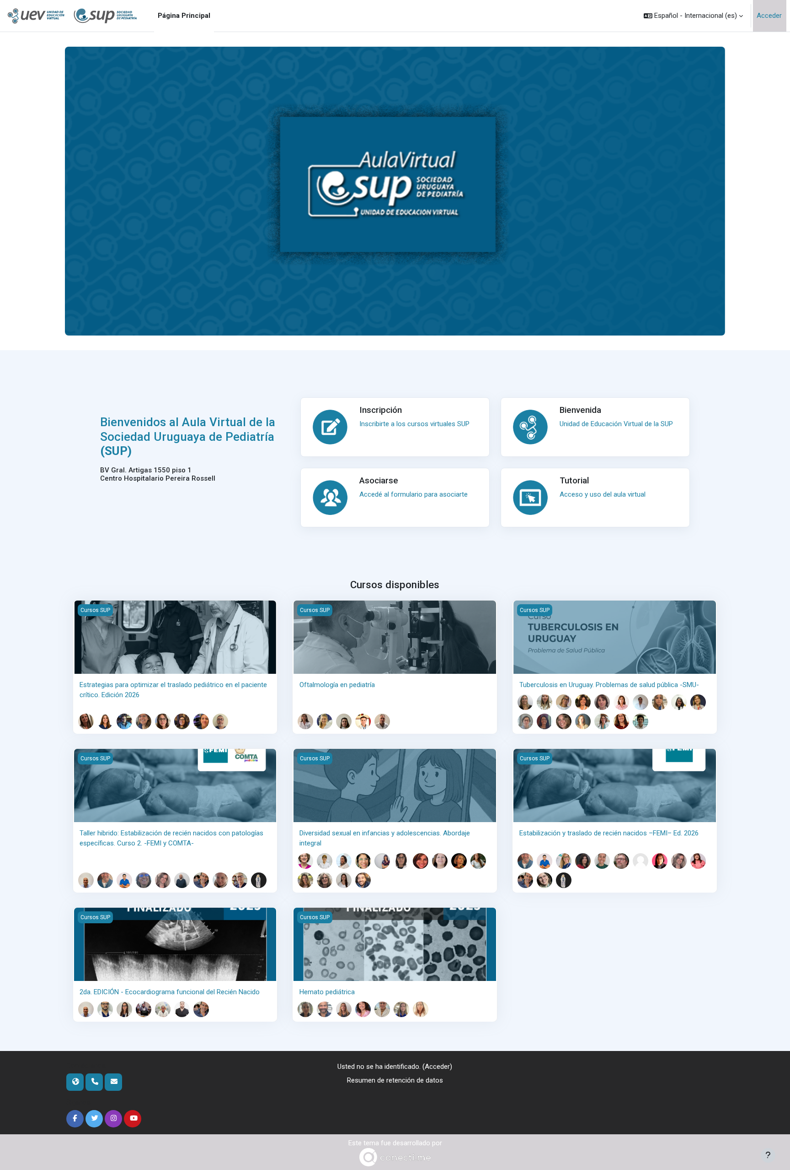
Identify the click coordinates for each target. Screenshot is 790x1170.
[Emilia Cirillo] (324, 721)
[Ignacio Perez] (182, 1009)
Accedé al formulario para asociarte (413, 494)
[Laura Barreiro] (305, 721)
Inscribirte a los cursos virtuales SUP (414, 424)
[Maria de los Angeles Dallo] (583, 861)
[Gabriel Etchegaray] (162, 1009)
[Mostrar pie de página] (768, 1155)
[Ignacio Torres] (640, 721)
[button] (693, 16)
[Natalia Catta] (563, 861)
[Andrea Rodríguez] (201, 721)
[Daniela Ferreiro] (401, 861)
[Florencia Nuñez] (382, 1009)
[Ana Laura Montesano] (162, 880)
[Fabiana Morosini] (363, 1009)
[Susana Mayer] (659, 861)
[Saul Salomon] (382, 721)
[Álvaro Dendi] (143, 1009)
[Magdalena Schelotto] (420, 1009)
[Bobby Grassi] (621, 861)
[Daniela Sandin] (621, 721)
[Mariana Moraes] (143, 721)
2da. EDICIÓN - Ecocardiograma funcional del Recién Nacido (170, 992)
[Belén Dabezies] (343, 1009)
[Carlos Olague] (182, 880)
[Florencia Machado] (640, 861)
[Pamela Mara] (698, 702)
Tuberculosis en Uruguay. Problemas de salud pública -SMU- (609, 685)
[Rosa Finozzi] (420, 861)
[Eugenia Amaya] (86, 721)
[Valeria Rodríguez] (220, 880)
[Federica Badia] (563, 702)
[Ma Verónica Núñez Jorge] (324, 880)
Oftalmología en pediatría (337, 685)
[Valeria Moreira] (525, 721)
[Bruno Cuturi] (324, 1009)
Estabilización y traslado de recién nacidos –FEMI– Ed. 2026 (609, 833)
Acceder (769, 15)
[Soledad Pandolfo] (563, 721)
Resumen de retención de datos (395, 1080)
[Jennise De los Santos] (124, 1009)
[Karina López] (305, 880)
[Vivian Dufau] (382, 861)
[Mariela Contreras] (621, 702)
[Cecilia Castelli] (363, 861)
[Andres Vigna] (258, 880)
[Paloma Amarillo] (305, 1009)
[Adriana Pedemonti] (182, 721)
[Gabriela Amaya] (525, 702)
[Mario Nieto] (363, 721)
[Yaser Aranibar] (124, 880)
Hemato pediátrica (327, 992)
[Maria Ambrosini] (105, 721)
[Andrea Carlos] (343, 861)
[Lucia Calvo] (602, 702)
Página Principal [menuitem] (184, 15)
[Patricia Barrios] (583, 702)
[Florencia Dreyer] (602, 861)
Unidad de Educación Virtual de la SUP (616, 424)
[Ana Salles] (544, 880)
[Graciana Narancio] (162, 721)
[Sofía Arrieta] (544, 702)
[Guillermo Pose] (201, 880)
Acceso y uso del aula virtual (603, 494)
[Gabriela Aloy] (305, 861)
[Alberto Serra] (220, 721)
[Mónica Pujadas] (602, 721)
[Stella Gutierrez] (679, 702)
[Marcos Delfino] (640, 702)
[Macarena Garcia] (659, 702)
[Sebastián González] (124, 721)
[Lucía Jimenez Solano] (459, 861)
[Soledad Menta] (143, 880)
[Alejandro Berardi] (105, 1009)
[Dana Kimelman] (478, 861)
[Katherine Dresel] (343, 721)
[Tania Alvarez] (324, 861)
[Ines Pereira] (401, 1009)
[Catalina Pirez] (583, 721)
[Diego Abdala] (86, 880)
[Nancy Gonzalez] (439, 861)
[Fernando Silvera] (239, 880)
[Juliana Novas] (698, 861)
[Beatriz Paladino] (544, 721)
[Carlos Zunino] (363, 880)
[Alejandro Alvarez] (105, 880)
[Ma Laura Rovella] (343, 880)
